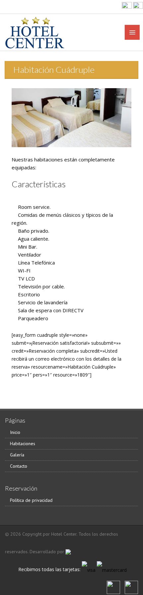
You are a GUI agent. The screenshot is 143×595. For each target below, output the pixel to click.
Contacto (18, 466)
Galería (17, 455)
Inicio (15, 432)
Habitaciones (22, 443)
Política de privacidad (31, 500)
